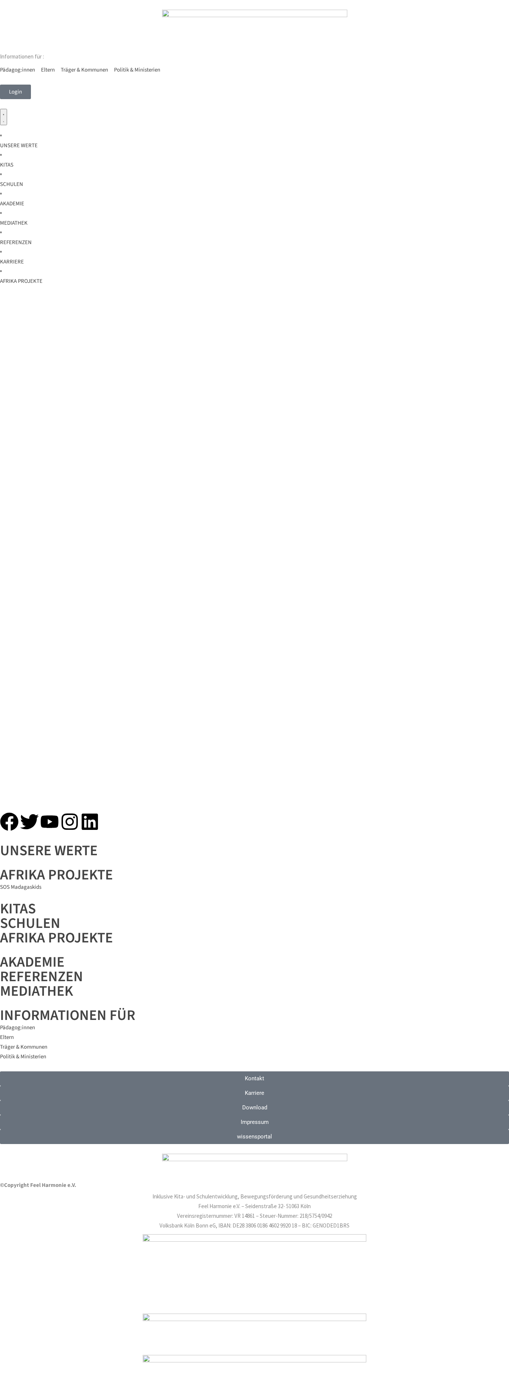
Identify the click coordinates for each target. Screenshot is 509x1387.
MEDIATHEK (36, 991)
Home (390, 356)
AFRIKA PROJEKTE (56, 938)
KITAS (18, 908)
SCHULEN (30, 923)
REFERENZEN (41, 976)
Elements (414, 356)
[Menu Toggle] (3, 117)
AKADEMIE (32, 962)
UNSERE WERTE (49, 850)
